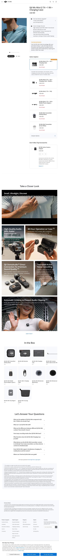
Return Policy (14, 529)
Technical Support (15, 531)
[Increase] (46, 154)
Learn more (29, 333)
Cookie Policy (21, 550)
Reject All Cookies (31, 554)
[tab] (11, 56)
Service (3, 529)
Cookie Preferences (20, 547)
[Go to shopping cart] (53, 1)
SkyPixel (34, 522)
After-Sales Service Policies (15, 536)
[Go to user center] (56, 1)
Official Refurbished (26, 524)
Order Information (15, 524)
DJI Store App (25, 526)
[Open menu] (2, 1)
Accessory (4, 531)
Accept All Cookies (48, 554)
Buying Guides (36, 526)
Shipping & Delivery (16, 526)
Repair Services (15, 533)
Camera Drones (5, 522)
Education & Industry (6, 526)
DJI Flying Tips (35, 531)
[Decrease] (40, 154)
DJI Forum (35, 524)
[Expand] (44, 420)
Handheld (3, 524)
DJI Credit (24, 522)
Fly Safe (34, 529)
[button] (41, 166)
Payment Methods (15, 522)
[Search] (50, 1)
